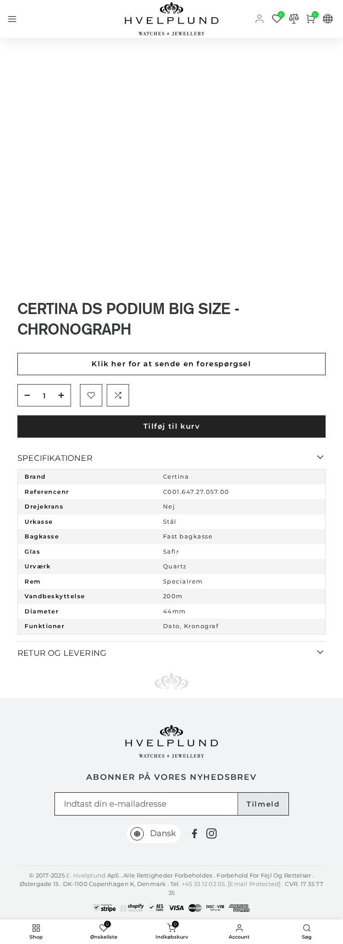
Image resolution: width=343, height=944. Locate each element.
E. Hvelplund (85, 875)
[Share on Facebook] (194, 833)
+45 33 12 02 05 (203, 883)
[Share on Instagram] (211, 833)
